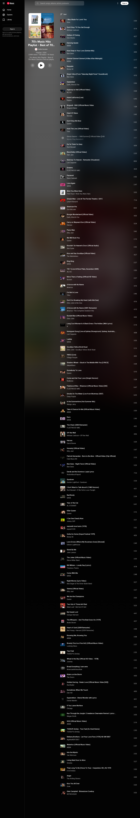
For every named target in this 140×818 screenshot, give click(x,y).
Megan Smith (71, 716)
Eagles (69, 100)
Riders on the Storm (74, 674)
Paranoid (70, 175)
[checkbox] (135, 21)
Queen (69, 124)
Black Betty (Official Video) (77, 152)
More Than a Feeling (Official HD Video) (82, 277)
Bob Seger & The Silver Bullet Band (79, 584)
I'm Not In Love (72, 292)
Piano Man (71, 230)
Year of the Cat (72, 503)
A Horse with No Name (75, 285)
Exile (68, 786)
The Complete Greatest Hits (84, 311)
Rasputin (70, 66)
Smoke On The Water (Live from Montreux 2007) (85, 394)
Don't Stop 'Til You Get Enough (78, 27)
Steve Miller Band (73, 560)
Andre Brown (71, 623)
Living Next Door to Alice (76, 760)
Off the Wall (71, 433)
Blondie (69, 116)
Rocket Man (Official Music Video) (79, 316)
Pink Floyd (70, 194)
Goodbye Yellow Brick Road (77, 347)
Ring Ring (70, 261)
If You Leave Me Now (75, 706)
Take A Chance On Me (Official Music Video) (83, 409)
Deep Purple (71, 397)
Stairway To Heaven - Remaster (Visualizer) (83, 160)
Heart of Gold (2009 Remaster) (78, 628)
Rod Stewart (71, 147)
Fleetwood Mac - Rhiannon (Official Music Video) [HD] (87, 386)
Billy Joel (70, 233)
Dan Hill (69, 693)
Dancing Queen (72, 43)
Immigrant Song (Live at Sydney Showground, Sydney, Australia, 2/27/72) (92, 331)
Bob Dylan (70, 248)
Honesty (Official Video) (76, 448)
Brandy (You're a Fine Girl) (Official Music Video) (85, 643)
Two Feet (70, 651)
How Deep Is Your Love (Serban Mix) (80, 51)
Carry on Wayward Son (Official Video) (81, 222)
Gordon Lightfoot (73, 482)
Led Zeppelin (71, 163)
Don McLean (71, 209)
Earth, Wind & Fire (73, 85)
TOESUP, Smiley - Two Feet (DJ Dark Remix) (83, 729)
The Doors (70, 677)
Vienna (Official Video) (75, 589)
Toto (68, 131)
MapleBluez (71, 365)
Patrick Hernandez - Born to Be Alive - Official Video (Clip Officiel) (91, 456)
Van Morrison (71, 755)
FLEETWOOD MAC (73, 170)
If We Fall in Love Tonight (86, 490)
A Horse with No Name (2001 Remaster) (82, 308)
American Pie (72, 207)
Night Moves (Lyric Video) (76, 581)
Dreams (70, 168)
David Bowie (71, 443)
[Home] (10, 3)
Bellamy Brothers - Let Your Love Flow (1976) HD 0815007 (88, 737)
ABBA (69, 46)
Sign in (124, 3)
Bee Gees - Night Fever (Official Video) (81, 464)
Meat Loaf (70, 607)
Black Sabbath (72, 178)
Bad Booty (71, 495)
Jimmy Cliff (71, 521)
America (70, 287)
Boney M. (70, 69)
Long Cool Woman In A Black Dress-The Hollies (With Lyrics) (89, 324)
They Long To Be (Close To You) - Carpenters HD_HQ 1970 (89, 768)
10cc (68, 295)
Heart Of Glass (72, 113)
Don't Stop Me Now (74, 121)
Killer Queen (71, 511)
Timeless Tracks (73, 568)
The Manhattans (72, 256)
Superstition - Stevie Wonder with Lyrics (82, 698)
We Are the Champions (75, 596)
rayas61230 (71, 529)
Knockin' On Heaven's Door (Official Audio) (83, 246)
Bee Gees (70, 53)
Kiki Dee (79, 303)
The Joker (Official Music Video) (79, 557)
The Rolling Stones (73, 779)
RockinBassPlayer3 (74, 474)
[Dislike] (124, 21)
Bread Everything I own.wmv (77, 667)
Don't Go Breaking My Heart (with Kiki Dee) (83, 300)
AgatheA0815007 (73, 740)
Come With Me (72, 573)
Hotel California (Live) (75, 97)
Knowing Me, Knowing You (77, 635)
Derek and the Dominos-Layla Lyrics (80, 472)
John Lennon (71, 552)
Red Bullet (70, 685)
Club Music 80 (72, 459)
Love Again (71, 183)
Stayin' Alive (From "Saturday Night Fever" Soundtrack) (87, 74)
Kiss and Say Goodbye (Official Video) (81, 253)
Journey (70, 662)
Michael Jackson (73, 30)
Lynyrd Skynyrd (72, 202)
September (71, 82)
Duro (69, 417)
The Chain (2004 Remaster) (77, 425)
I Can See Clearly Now (75, 518)
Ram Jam (70, 155)
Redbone (70, 381)
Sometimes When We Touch (77, 690)
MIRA (69, 186)
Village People (72, 358)
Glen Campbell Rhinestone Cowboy (80, 791)
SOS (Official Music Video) (77, 721)
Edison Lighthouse (73, 545)
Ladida (69, 339)
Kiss (68, 22)
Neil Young (70, 630)
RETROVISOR (72, 794)
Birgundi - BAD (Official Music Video (80, 105)
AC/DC (69, 92)
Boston (69, 280)
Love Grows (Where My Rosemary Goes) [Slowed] (85, 542)
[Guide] (3, 3)
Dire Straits (71, 38)
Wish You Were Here (74, 191)
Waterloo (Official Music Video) (78, 745)
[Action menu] (50, 65)
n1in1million (71, 771)
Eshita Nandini (72, 701)
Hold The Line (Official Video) (78, 129)
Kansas (69, 225)
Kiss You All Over (73, 784)
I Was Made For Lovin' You (77, 20)
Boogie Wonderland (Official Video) (80, 214)
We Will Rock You (73, 238)
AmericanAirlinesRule (74, 669)
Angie (69, 776)
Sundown (70, 480)
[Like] (120, 21)
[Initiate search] (37, 3)
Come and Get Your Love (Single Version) (82, 378)
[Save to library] (32, 65)
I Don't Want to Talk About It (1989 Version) (83, 487)
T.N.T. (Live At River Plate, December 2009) (83, 269)
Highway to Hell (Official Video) (78, 90)
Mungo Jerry (71, 404)
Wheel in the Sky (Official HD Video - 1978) (82, 659)
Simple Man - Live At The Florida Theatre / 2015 (84, 199)
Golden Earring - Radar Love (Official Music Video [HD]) (87, 682)
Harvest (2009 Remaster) (85, 630)
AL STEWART (71, 506)
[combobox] (62, 3)
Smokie (69, 763)
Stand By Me (71, 550)
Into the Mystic (72, 752)
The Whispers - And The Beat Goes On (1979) (84, 620)
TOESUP (70, 654)
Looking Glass (72, 646)
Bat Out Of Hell (81, 607)
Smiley (77, 654)
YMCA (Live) (71, 355)
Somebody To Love (74, 370)
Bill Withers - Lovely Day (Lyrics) (79, 565)
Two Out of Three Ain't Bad (77, 604)
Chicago (70, 708)
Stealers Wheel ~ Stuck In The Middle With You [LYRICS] (87, 363)
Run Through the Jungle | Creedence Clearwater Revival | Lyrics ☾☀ (92, 713)
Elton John (70, 303)
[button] (41, 49)
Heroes (69, 441)
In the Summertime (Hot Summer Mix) (81, 402)
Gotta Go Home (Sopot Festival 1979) (81, 534)
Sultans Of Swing (73, 35)
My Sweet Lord (72, 612)
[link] (12, 9)
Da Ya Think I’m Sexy (74, 144)
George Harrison (73, 615)
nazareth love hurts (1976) (77, 526)
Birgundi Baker (72, 108)
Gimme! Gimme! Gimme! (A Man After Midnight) (84, 58)
